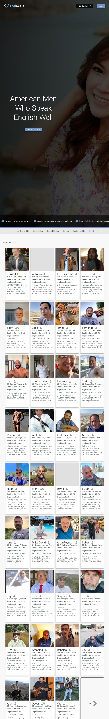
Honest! (34, 714)
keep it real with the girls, (66, 446)
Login (101, 6)
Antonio (37, 274)
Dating (66, 231)
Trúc (35, 596)
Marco (86, 435)
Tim (9, 649)
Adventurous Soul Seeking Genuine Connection (67, 714)
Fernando (88, 327)
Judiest (86, 274)
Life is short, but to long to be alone (17, 661)
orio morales (40, 381)
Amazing (37, 649)
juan (9, 381)
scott (10, 327)
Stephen (62, 596)
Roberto (62, 649)
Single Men (38, 231)
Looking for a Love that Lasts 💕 (92, 500)
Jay (9, 596)
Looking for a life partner (40, 339)
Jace (35, 327)
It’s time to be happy (89, 446)
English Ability (79, 231)
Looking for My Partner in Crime (67, 339)
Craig (85, 381)
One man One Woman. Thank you (67, 392)
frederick (62, 435)
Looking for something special (67, 285)
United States (53, 231)
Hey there (60, 607)
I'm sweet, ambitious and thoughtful (17, 553)
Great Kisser (11, 339)
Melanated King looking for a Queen (42, 285)
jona (9, 542)
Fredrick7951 (65, 274)
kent (34, 435)
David (60, 488)
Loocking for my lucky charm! (17, 500)
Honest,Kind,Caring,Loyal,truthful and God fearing (67, 553)
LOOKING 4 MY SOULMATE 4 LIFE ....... (42, 500)
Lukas (85, 488)
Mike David (39, 542)
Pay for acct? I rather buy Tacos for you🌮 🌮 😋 (92, 553)
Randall (11, 435)
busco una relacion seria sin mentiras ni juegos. (42, 392)
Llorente (62, 381)
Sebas (86, 542)
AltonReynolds (65, 542)
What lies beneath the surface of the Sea (17, 446)
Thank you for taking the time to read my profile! (92, 339)
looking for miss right (89, 661)
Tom (10, 274)
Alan (10, 703)
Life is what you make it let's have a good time (42, 446)
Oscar (35, 703)
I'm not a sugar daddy (39, 661)
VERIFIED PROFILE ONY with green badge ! (17, 285)
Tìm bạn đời (36, 607)
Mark (35, 488)
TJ (83, 596)
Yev (59, 703)
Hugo (10, 488)
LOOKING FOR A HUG (15, 714)
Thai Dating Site (22, 231)
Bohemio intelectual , (64, 661)
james (60, 327)
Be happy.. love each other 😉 (17, 607)
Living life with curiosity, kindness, (67, 500)
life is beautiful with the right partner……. (42, 553)
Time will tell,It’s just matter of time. (92, 392)
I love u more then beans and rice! (92, 285)
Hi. (83, 607)
